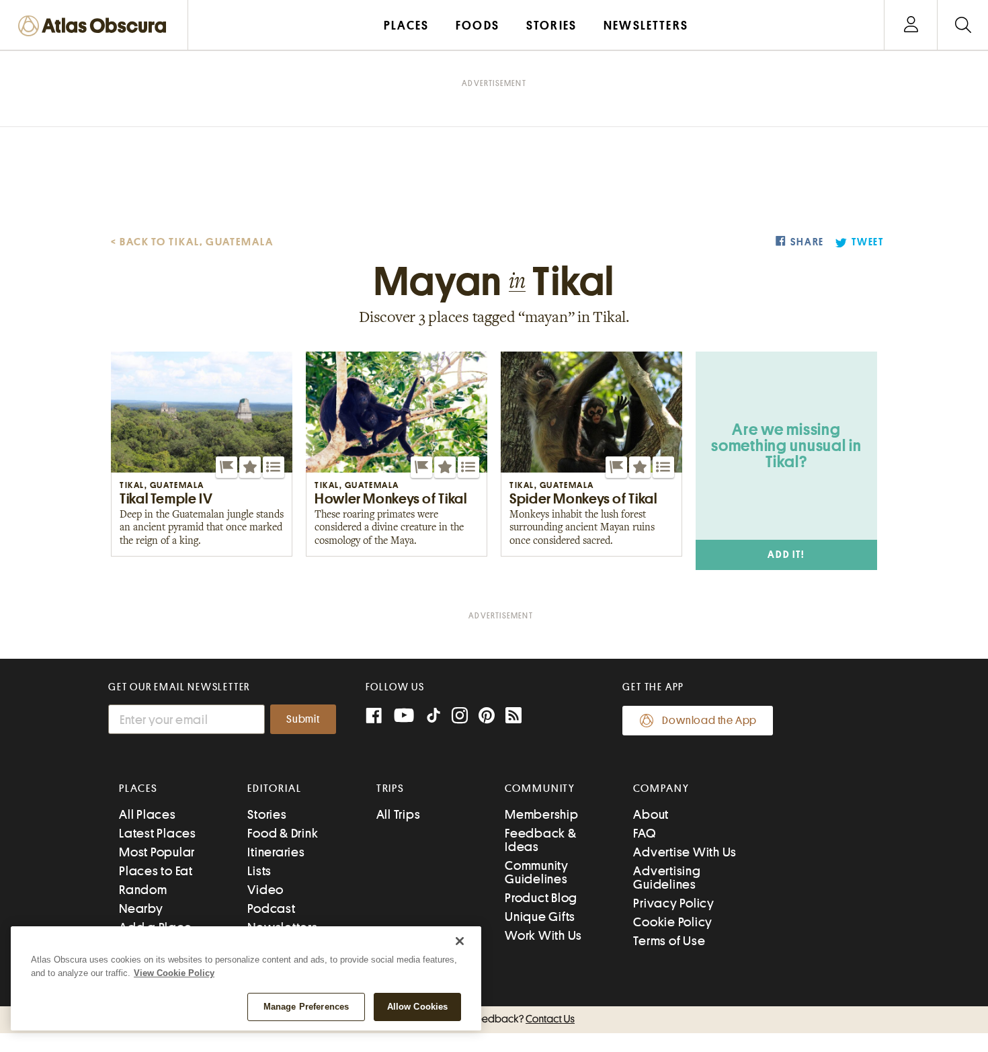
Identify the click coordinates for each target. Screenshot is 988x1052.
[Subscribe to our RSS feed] (513, 717)
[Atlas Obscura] (95, 26)
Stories (266, 814)
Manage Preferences (306, 1007)
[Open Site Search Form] (963, 25)
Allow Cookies (417, 1007)
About (651, 814)
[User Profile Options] (910, 25)
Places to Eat (156, 870)
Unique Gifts (540, 916)
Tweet (868, 242)
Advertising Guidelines (666, 877)
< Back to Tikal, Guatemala (192, 242)
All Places (147, 814)
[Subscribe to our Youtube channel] (404, 717)
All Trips (398, 814)
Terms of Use (669, 940)
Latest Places (157, 833)
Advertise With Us (685, 852)
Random (143, 889)
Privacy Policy (673, 903)
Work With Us (543, 935)
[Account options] (911, 25)
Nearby (141, 908)
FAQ (644, 833)
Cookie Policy (672, 922)
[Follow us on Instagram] (460, 717)
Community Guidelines (537, 872)
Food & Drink (282, 833)
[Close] (460, 941)
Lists (259, 870)
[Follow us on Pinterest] (487, 717)
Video (265, 889)
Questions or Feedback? (494, 1019)
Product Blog (541, 897)
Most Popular (157, 852)
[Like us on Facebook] (374, 717)
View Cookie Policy (174, 973)
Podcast (271, 908)
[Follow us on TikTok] (433, 718)
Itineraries (275, 852)
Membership (542, 814)
